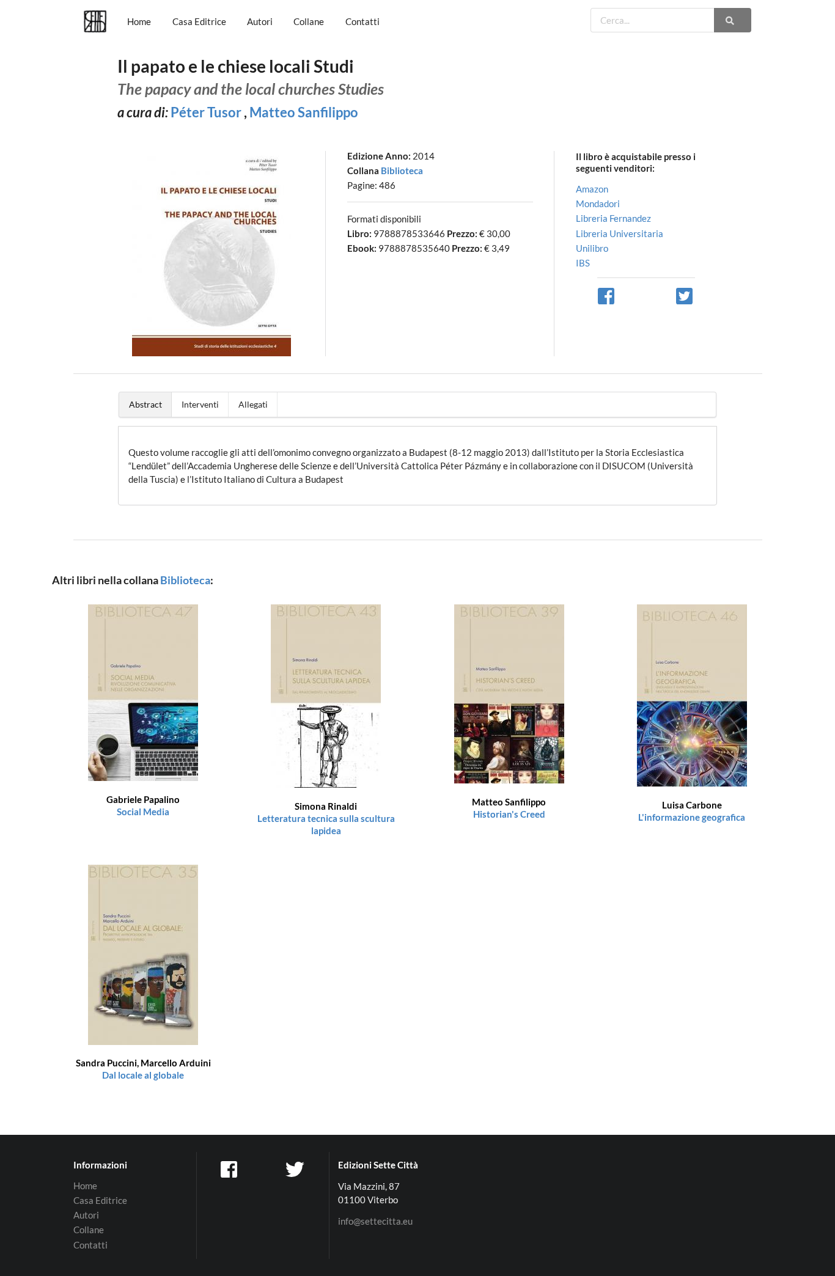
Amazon (592, 188)
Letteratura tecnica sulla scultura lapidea (326, 818)
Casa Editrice (199, 21)
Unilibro (592, 248)
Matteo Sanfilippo (303, 112)
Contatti (362, 21)
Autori (260, 21)
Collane (308, 21)
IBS (583, 262)
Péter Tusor (206, 112)
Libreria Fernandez (613, 218)
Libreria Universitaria (619, 233)
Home (139, 21)
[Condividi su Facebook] (607, 295)
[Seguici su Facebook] (230, 1169)
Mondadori (598, 203)
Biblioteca (402, 170)
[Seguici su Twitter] (296, 1169)
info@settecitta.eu (375, 1221)
